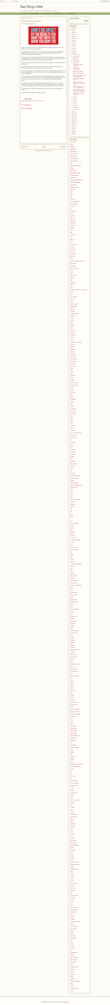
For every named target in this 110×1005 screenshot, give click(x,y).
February (75, 107)
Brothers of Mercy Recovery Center (78, 289)
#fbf (71, 163)
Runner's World (73, 785)
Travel (71, 943)
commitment (73, 335)
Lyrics (71, 571)
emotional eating (74, 382)
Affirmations (73, 220)
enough (72, 387)
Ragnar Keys (73, 726)
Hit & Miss (72, 473)
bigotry (71, 270)
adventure (72, 215)
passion (72, 666)
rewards (72, 769)
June (74, 99)
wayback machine (74, 966)
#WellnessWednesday (75, 182)
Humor (71, 494)
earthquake (73, 375)
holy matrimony (73, 487)
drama (71, 370)
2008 (73, 122)
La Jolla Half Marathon (75, 540)
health (71, 468)
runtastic (72, 795)
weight (71, 976)
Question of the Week (75, 714)
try (70, 950)
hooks (71, 492)
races (71, 718)
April (74, 103)
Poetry (71, 685)
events (71, 397)
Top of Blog (24, 13)
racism (71, 721)
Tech (71, 892)
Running (72, 790)
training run (73, 935)
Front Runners (73, 435)
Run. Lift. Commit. (74, 783)
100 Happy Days (74, 187)
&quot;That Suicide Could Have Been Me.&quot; (79, 90)
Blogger (67, 1002)
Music (71, 614)
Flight (71, 418)
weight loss (72, 978)
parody (71, 661)
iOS (71, 509)
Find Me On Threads (46, 13)
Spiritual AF (73, 850)
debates (72, 351)
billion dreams (73, 275)
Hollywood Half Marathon (76, 485)
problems (72, 697)
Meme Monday (73, 592)
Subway (72, 873)
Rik (71, 773)
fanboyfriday (73, 409)
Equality (72, 389)
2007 (73, 124)
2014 (73, 52)
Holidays (72, 480)
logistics (72, 559)
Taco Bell (72, 885)
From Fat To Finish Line (75, 432)
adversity (72, 218)
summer (72, 881)
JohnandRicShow (74, 523)
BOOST (72, 284)
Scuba (71, 809)
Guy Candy (72, 461)
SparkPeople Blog (74, 845)
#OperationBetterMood (75, 165)
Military (71, 604)
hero (71, 470)
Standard (72, 857)
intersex (72, 506)
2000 (73, 132)
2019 (73, 42)
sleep (71, 828)
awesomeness (73, 244)
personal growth (74, 671)
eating (71, 377)
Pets (71, 673)
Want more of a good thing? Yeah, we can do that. (79, 83)
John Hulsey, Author (58, 13)
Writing (71, 990)
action (71, 213)
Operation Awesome (75, 649)
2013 (73, 111)
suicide (71, 878)
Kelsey (71, 530)
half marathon (73, 463)
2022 (73, 36)
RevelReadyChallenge (75, 766)
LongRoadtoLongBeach (75, 563)
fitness (71, 416)
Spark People (73, 840)
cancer (71, 301)
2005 (73, 128)
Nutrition (72, 637)
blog (71, 280)
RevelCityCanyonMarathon (76, 764)
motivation (72, 611)
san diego (72, 802)
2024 (73, 32)
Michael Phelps (73, 602)
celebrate (72, 308)
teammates (72, 890)
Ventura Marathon (74, 957)
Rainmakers (73, 745)
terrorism (72, 900)
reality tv (72, 752)
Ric (71, 771)
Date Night (72, 349)
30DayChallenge (74, 203)
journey (72, 525)
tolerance (72, 924)
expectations (73, 399)
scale (71, 804)
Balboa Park (73, 254)
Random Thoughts (74, 747)
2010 (73, 118)
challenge (72, 311)
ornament (72, 652)
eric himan (72, 392)
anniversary (73, 225)
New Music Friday (74, 630)
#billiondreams (73, 156)
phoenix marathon (74, 676)
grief (71, 459)
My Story (72, 618)
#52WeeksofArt (73, 153)
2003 (73, 130)
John (71, 521)
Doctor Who (73, 366)
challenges (72, 316)
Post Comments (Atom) (46, 150)
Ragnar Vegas (73, 733)
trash (71, 940)
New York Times (74, 633)
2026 (73, 28)
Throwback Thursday (75, 921)
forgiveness (73, 425)
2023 (73, 34)
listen (71, 556)
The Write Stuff (73, 909)
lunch (71, 568)
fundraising (72, 442)
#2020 (71, 144)
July (74, 97)
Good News (73, 449)
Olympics (72, 645)
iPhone (71, 516)
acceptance (73, 211)
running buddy (73, 792)
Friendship (72, 430)
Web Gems (72, 969)
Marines (72, 587)
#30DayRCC (73, 149)
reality (71, 749)
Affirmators (72, 222)
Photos (71, 680)
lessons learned (74, 549)
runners (72, 788)
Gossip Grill (73, 451)
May (74, 101)
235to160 (72, 199)
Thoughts (72, 919)
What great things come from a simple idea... (78, 87)
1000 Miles (72, 189)
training (72, 933)
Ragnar (72, 723)
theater (71, 914)
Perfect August (73, 668)
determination (73, 358)
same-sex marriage (74, 800)
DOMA (71, 368)
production (72, 699)
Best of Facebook (74, 268)
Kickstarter (72, 532)
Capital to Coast (74, 304)
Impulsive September (75, 499)
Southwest (72, 838)
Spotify (71, 852)
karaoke (72, 528)
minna (71, 606)
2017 (73, 46)
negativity (72, 625)
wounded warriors (74, 988)
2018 (73, 44)
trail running (73, 928)
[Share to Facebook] (29, 99)
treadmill (72, 945)
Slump (71, 831)
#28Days (72, 146)
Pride (71, 692)
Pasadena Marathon (75, 664)
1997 (73, 134)
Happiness (72, 466)
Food (71, 423)
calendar (72, 299)
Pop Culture (73, 690)
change (72, 318)
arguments (72, 234)
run (71, 778)
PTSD (71, 707)
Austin (71, 242)
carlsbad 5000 (73, 306)
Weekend (72, 974)
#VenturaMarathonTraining (30, 100)
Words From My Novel (75, 981)
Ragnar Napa (73, 728)
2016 (73, 48)
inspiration (72, 504)
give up (72, 444)
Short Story (72, 823)
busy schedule (73, 296)
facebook (72, 401)
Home (43, 146)
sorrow (71, 835)
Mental (71, 597)
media (71, 590)
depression (72, 356)
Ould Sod (72, 659)
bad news (72, 251)
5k (70, 208)
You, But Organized (70, 13)
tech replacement (74, 895)
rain (71, 742)
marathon (72, 578)
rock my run (73, 776)
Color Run (72, 330)
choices (72, 323)
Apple (71, 230)
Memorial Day (73, 594)
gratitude (72, 456)
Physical (72, 683)
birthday (72, 277)
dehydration (73, 354)
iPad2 (71, 513)
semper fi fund (73, 816)
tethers (71, 902)
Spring (71, 854)
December (75, 54)
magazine (72, 573)
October (75, 58)
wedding (72, 971)
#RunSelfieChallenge (75, 172)
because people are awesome (77, 261)
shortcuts (72, 826)
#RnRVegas (73, 170)
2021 (73, 38)
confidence (72, 337)
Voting (71, 964)
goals (71, 447)
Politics (71, 687)
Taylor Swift (73, 888)
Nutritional (72, 640)
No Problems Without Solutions (78, 65)
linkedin (72, 554)
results (41, 100)
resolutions (72, 757)
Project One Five (74, 702)
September (76, 60)
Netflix (71, 628)
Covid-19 (72, 344)
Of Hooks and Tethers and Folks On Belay (79, 76)
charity (71, 320)
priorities (72, 695)
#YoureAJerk (73, 184)
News (71, 635)
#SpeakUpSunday (74, 175)
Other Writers (73, 654)
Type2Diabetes (73, 952)
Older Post (62, 146)
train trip (72, 931)
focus (71, 420)
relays (71, 754)
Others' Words (73, 657)
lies (71, 552)
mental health (73, 599)
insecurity (72, 501)
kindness (72, 535)
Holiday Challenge (74, 478)
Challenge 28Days (74, 313)
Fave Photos (73, 413)
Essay (71, 394)
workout (72, 985)
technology (72, 897)
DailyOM (72, 346)
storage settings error (75, 864)
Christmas (72, 325)
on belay (72, 647)
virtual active (73, 962)
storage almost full (74, 862)
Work (71, 983)
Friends (72, 428)
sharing (72, 821)
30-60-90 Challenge (75, 201)
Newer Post (24, 146)
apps (71, 232)
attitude (72, 239)
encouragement (74, 385)
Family (71, 406)
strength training (74, 869)
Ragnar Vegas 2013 (75, 735)
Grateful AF (73, 454)
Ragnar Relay (73, 730)
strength (72, 866)
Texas (71, 904)
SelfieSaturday (73, 814)
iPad (71, 511)
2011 (73, 116)
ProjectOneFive (73, 704)
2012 (73, 113)
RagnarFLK (73, 738)
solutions (72, 833)
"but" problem (73, 141)
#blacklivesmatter (74, 158)
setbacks (72, 819)
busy (71, 294)
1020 (71, 191)
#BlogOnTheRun (74, 161)
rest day (72, 759)
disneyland (72, 363)
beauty (71, 258)
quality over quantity (75, 709)
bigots (71, 273)
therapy (72, 916)
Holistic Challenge (74, 482)
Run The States (74, 780)
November (75, 56)
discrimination (73, 361)
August (75, 62)
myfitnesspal (73, 621)
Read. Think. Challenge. (78, 73)
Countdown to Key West (75, 342)
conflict (71, 339)
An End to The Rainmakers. (76, 68)
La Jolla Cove (73, 537)
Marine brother (73, 580)
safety (71, 797)
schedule (72, 807)
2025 (73, 30)
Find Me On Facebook (34, 13)
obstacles (72, 642)
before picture (73, 263)
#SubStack (72, 177)
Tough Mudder (73, 926)
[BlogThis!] (26, 99)
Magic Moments (74, 575)
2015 (73, 50)
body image (73, 282)
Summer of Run (74, 883)
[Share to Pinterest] (31, 99)
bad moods (72, 249)
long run (72, 561)
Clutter (71, 327)
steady (71, 859)
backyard (72, 246)
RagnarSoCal (73, 740)
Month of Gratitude (74, 609)
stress (71, 871)
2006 (73, 126)
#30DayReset (73, 151)
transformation (73, 938)
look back (72, 566)
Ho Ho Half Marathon (75, 475)
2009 (73, 120)
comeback (72, 332)
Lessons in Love (74, 547)
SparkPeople (73, 842)
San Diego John (31, 6)
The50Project (73, 912)
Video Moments (74, 959)
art (70, 237)
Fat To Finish (73, 411)
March (74, 105)
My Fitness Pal (73, 616)
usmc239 (72, 955)
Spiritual (72, 847)
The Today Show (74, 907)
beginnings (72, 265)
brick (71, 287)
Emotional (72, 380)
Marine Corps (73, 583)
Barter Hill (72, 256)
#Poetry (72, 168)
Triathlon (72, 947)
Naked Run (72, 623)
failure (38, 100)
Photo (71, 678)
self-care (72, 811)
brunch (71, 292)
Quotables (72, 716)
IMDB (71, 497)
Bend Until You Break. (78, 71)
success (72, 876)
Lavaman (72, 542)
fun (71, 439)
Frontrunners (73, 437)
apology (72, 227)
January (75, 109)
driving (71, 373)
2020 (73, 40)
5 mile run (72, 206)
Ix (70, 518)
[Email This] (25, 99)
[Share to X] (28, 99)
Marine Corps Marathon (75, 585)
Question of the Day (75, 711)
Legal (71, 544)
